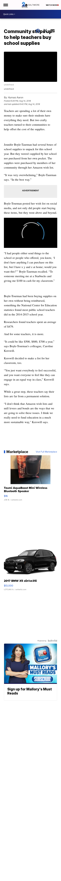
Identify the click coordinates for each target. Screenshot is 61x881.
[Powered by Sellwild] (52, 641)
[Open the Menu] (5, 5)
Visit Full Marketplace (46, 452)
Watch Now (51, 5)
